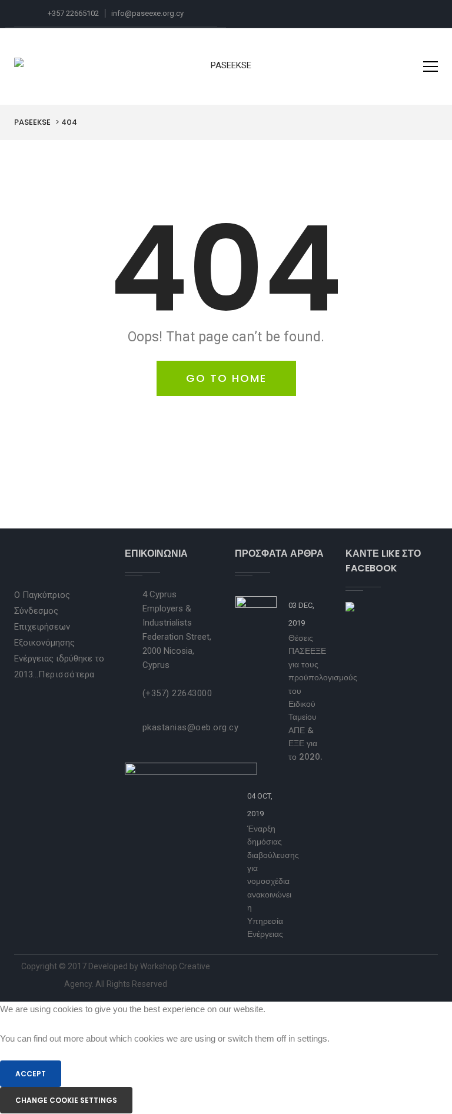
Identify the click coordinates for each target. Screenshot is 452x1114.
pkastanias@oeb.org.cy (190, 727)
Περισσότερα (66, 674)
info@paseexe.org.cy (147, 13)
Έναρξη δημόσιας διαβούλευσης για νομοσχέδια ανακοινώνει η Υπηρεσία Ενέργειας (273, 881)
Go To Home (226, 378)
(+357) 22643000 (177, 693)
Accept (30, 1074)
